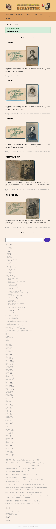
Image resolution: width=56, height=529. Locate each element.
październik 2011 (9, 450)
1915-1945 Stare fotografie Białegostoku (20, 463)
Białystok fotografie (11, 468)
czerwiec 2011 (8, 452)
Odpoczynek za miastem (13, 278)
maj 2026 (7, 348)
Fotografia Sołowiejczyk (18, 484)
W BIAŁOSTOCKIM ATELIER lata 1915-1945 (16, 293)
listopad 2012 (8, 442)
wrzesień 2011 (8, 451)
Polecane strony (20, 14)
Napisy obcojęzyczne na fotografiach (15, 326)
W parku (9, 288)
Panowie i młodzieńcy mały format (15, 307)
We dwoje (10, 310)
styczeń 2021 (8, 375)
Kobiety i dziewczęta (12, 301)
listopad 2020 (8, 376)
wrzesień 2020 (8, 378)
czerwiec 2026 (8, 347)
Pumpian (8, 260)
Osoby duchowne (11, 304)
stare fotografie (46, 495)
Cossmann (9, 250)
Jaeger (8, 254)
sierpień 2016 (8, 407)
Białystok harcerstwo (21, 468)
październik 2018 (9, 389)
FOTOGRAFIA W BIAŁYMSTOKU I (12, 315)
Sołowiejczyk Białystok (37, 489)
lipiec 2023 (7, 360)
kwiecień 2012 (8, 447)
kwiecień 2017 (8, 406)
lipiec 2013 (7, 435)
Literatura (29, 14)
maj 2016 (7, 411)
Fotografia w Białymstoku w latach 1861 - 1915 (17, 321)
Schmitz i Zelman (10, 268)
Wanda (8, 270)
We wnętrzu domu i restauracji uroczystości (17, 290)
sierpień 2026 (8, 344)
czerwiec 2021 (8, 372)
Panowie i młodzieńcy (12, 306)
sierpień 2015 (8, 413)
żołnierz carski (41, 503)
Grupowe (10, 300)
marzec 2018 (8, 397)
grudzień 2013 (8, 428)
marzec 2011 (8, 455)
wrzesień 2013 (8, 432)
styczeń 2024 (8, 357)
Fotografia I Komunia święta (14, 295)
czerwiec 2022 (8, 370)
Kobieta (9, 42)
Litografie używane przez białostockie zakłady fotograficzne (21, 323)
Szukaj (6, 236)
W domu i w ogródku (12, 287)
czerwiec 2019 (8, 384)
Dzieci (9, 294)
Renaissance (9, 265)
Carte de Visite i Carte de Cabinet (13, 324)
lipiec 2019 (7, 382)
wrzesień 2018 (8, 391)
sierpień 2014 (8, 422)
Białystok (20, 75)
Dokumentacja (8, 513)
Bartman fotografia (27, 466)
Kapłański (9, 256)
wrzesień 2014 (8, 420)
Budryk (8, 248)
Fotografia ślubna (11, 297)
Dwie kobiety (11, 195)
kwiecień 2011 (8, 454)
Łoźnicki (8, 257)
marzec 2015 (8, 417)
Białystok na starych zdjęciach (17, 474)
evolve (19, 526)
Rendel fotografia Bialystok (9, 489)
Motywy (7, 516)
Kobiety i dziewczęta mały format (15, 303)
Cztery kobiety (12, 156)
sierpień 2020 (8, 379)
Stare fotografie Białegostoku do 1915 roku (22, 501)
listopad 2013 (8, 429)
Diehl (8, 251)
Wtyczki (7, 520)
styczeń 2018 (8, 400)
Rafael (8, 262)
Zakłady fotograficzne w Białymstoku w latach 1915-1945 (19, 330)
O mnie (41, 14)
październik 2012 (9, 444)
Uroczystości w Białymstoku (14, 284)
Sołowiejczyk (9, 269)
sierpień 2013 (8, 433)
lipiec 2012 (7, 445)
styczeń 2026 (8, 351)
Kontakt (8, 18)
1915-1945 (7, 275)
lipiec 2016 (7, 408)
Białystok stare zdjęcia (12, 482)
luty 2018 (7, 398)
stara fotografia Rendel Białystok (10, 495)
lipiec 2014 (7, 423)
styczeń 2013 (8, 441)
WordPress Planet (9, 519)
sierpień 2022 (8, 367)
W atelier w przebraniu (12, 309)
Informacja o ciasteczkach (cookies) (13, 331)
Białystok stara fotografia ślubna (36, 474)
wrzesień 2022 (8, 366)
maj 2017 (7, 404)
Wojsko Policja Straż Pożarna (14, 291)
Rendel (8, 266)
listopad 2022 (8, 364)
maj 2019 (7, 385)
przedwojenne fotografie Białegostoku (12, 487)
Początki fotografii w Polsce (13, 320)
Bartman (8, 245)
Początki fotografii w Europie (13, 318)
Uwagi (6, 517)
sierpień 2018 (8, 392)
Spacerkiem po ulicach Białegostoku (16, 281)
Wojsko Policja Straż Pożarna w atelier (16, 312)
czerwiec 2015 (8, 416)
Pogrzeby (10, 279)
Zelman (8, 273)
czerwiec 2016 (8, 410)
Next (33, 37)
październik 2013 (9, 430)
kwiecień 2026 (8, 350)
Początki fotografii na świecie (13, 317)
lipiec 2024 (7, 354)
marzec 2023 (8, 363)
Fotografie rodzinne (12, 298)
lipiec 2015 (7, 414)
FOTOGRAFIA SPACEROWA (12, 276)
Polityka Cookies (9, 339)
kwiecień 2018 (8, 395)
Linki (36, 14)
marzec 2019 (8, 388)
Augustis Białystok (41, 463)
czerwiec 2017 (8, 403)
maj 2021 (7, 373)
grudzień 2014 (8, 419)
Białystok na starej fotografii (32, 468)
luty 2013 (7, 439)
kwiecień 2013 (8, 438)
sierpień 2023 (8, 359)
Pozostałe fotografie (11, 259)
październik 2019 (9, 381)
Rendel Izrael (19, 489)
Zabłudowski (9, 272)
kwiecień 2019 (8, 386)
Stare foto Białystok (37, 495)
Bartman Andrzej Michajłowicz (14, 466)
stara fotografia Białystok (37, 492)
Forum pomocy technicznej (11, 514)
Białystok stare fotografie (15, 477)
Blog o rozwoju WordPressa (11, 511)
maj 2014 (7, 425)
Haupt (8, 253)
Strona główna (9, 14)
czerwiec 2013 (8, 436)
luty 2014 (7, 426)
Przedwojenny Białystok (26, 487)
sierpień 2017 (8, 401)
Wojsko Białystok (35, 503)
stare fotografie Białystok (12, 503)
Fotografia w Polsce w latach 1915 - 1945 (16, 328)
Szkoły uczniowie (11, 282)
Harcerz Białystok (43, 484)
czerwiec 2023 (8, 361)
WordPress (36, 526)
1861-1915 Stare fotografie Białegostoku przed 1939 (22, 460)
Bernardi (8, 247)
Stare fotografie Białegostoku (32, 75)
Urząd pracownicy (12, 285)
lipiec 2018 (7, 394)
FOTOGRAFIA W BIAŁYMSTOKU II (12, 327)
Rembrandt (14, 75)
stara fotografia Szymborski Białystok (23, 495)
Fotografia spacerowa (31, 484)
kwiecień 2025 (8, 353)
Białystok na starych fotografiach (18, 471)
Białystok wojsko (24, 481)
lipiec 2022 (7, 369)
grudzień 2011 (8, 448)
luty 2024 (7, 356)
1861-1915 (9, 75)
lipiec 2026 (7, 345)
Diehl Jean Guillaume (9, 484)
